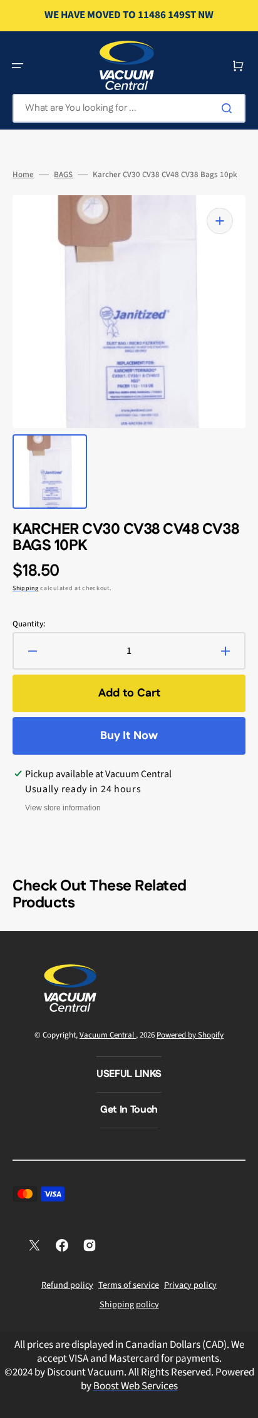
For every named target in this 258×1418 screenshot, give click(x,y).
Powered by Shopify (190, 1035)
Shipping (26, 588)
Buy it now (129, 736)
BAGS (63, 175)
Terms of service (128, 1285)
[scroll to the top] (242, 1402)
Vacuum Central (108, 1035)
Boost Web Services (135, 1386)
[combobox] (129, 108)
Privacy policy (190, 1285)
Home (23, 175)
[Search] (229, 108)
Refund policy (67, 1285)
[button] (17, 65)
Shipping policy (129, 1304)
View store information (63, 807)
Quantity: (29, 624)
